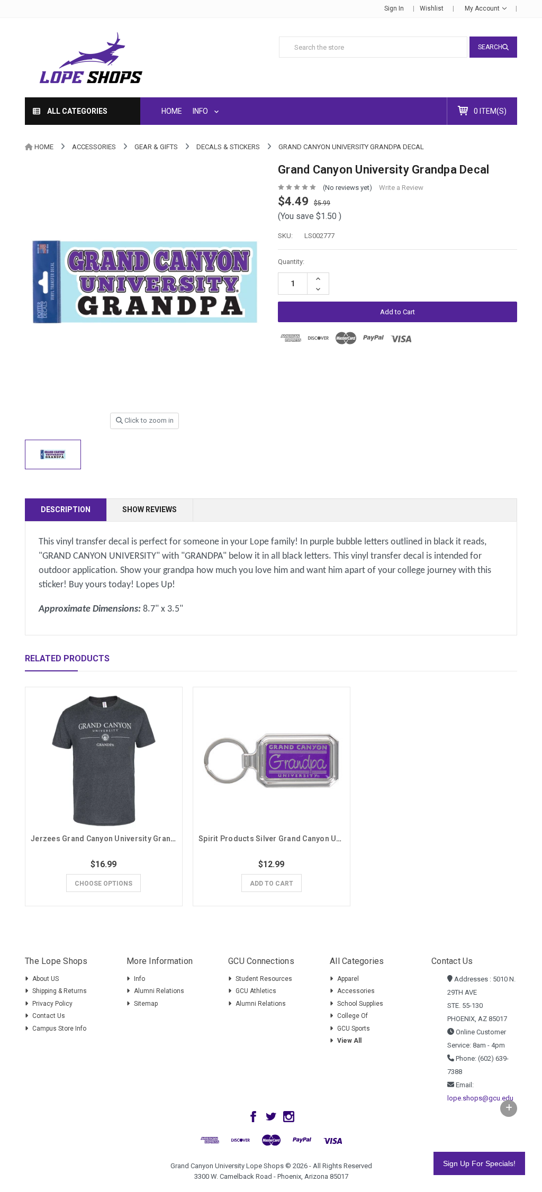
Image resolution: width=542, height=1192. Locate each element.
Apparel (348, 978)
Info (201, 111)
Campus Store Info (59, 1028)
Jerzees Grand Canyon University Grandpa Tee (115, 838)
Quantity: (291, 262)
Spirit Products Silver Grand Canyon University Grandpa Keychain (316, 838)
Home (171, 111)
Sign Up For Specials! (479, 1163)
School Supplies (360, 1003)
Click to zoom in (148, 420)
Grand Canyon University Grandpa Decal (351, 147)
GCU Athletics (256, 991)
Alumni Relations (159, 991)
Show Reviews (149, 509)
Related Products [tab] (67, 658)
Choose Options (103, 883)
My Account (483, 8)
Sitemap (146, 1003)
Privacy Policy (52, 1003)
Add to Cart (271, 883)
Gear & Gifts (156, 147)
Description (66, 509)
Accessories (94, 147)
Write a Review (401, 188)
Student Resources (264, 978)
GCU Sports (353, 1028)
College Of (352, 1016)
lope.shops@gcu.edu (480, 1098)
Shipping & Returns (59, 991)
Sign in (394, 8)
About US (45, 978)
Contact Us (48, 1016)
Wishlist (432, 8)
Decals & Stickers (228, 147)
